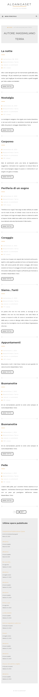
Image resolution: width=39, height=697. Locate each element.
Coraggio (7, 237)
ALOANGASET (19, 4)
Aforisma (5, 542)
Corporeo (7, 141)
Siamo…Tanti (9, 290)
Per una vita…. (7, 562)
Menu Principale (11, 16)
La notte (6, 51)
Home (10, 27)
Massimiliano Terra (10, 62)
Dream (5, 633)
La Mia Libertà (7, 613)
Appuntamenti (11, 342)
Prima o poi (6, 603)
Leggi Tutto (6, 86)
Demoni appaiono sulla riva (12, 623)
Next (22, 512)
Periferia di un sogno (15, 188)
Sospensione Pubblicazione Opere (14, 531)
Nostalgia (7, 97)
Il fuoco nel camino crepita (11, 664)
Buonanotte (9, 383)
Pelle (4, 465)
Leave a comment (10, 65)
